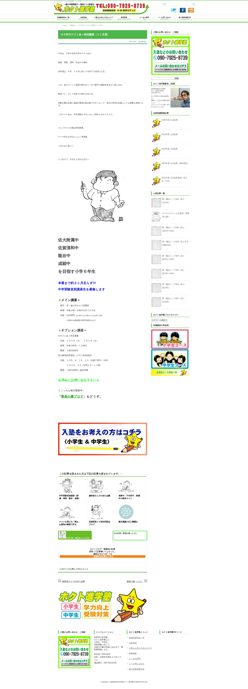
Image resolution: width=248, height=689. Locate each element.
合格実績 (133, 643)
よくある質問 (135, 659)
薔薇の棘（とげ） (125, 533)
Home (65, 25)
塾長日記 (72, 25)
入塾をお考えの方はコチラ (140, 648)
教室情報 (133, 653)
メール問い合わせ (136, 664)
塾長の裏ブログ (72, 396)
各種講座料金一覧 (136, 638)
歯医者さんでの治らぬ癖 (74, 538)
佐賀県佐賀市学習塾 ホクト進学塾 (121, 682)
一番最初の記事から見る (102, 556)
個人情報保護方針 (136, 669)
